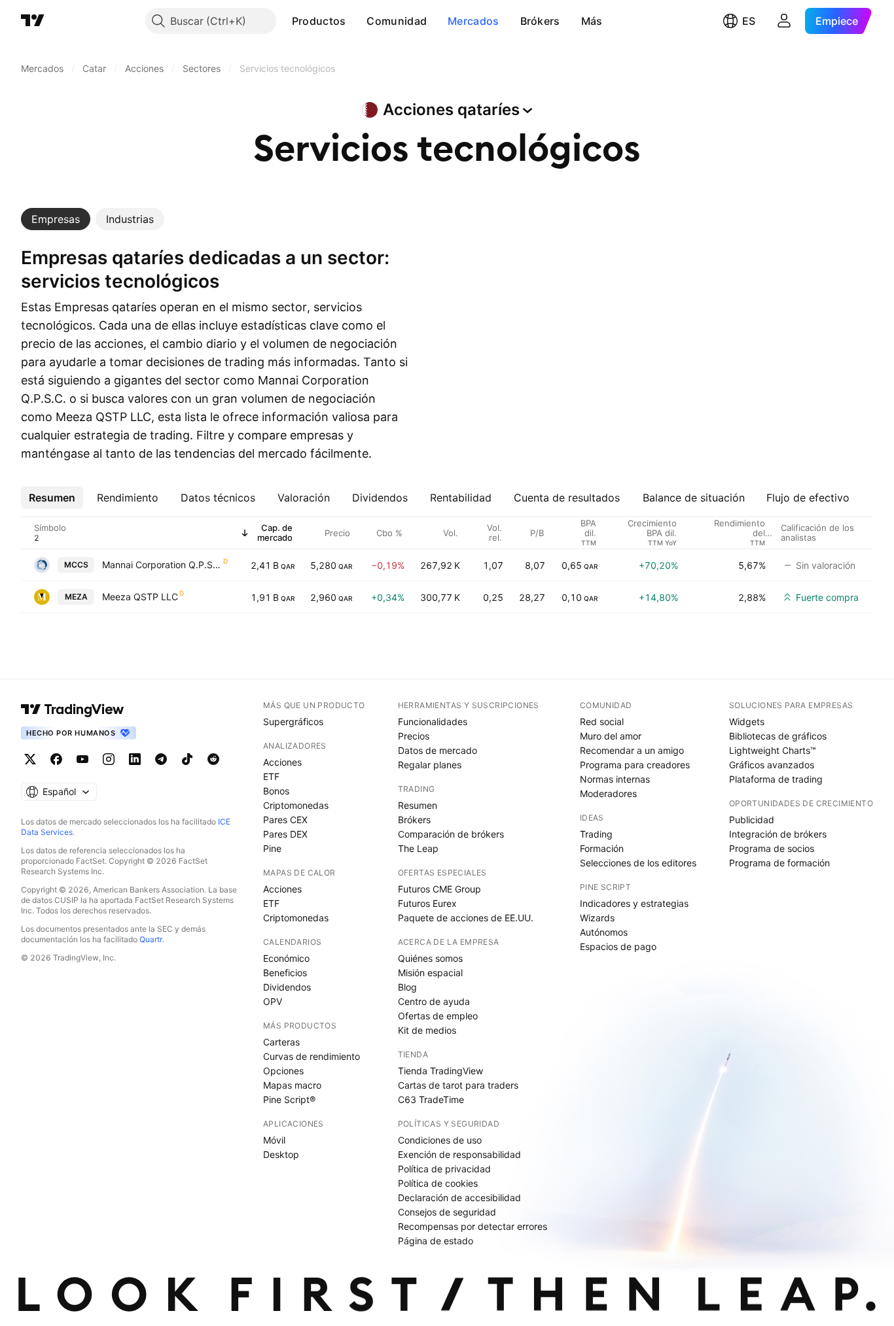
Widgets (746, 721)
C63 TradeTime (431, 1099)
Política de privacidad (444, 1168)
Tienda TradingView (440, 1070)
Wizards (597, 917)
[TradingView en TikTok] (187, 759)
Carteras (281, 1041)
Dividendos (287, 987)
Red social (602, 721)
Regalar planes (429, 764)
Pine (272, 848)
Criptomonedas (296, 805)
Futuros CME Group (439, 888)
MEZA (76, 597)
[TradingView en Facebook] (56, 759)
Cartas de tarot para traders (458, 1085)
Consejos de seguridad (447, 1211)
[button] (355, 21)
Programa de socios (771, 848)
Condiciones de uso (440, 1140)
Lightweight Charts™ (772, 750)
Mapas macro (292, 1085)
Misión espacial (430, 972)
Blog (407, 987)
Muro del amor (610, 735)
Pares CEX (285, 819)
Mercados (473, 20)
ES (748, 20)
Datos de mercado (437, 750)
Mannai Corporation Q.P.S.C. (162, 564)
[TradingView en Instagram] (108, 759)
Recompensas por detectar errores (472, 1226)
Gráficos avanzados (771, 764)
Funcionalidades (432, 721)
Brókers (540, 20)
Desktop (281, 1154)
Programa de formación (779, 862)
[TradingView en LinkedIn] (135, 759)
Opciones (283, 1070)
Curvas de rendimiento (311, 1056)
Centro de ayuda (434, 1001)
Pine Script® (289, 1099)
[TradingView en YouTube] (82, 759)
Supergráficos (293, 721)
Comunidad (397, 20)
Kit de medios (427, 1030)
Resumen (417, 805)
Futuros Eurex (427, 903)
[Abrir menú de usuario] (784, 21)
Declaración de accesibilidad (459, 1197)
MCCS (76, 565)
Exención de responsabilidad (459, 1154)
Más (592, 20)
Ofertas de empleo (438, 1015)
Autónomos (604, 932)
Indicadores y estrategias (634, 903)
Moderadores (608, 793)
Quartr (150, 939)
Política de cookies (438, 1183)
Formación (602, 848)
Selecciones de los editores (638, 862)
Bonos (276, 790)
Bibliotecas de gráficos (778, 735)
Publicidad (751, 819)
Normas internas (615, 779)
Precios (413, 735)
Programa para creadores (635, 764)
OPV (272, 1001)
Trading (596, 834)
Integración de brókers (778, 834)
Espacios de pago (618, 946)
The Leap (418, 848)
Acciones (282, 762)
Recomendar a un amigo (632, 750)
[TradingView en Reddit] (213, 759)
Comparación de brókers (451, 834)
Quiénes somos (430, 958)
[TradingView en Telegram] (161, 759)
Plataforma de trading (776, 779)
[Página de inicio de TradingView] (33, 21)
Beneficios (285, 972)
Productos (319, 20)
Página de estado (435, 1240)
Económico (286, 958)
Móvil (274, 1140)
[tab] (55, 219)
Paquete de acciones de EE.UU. (465, 917)
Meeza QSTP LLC (140, 596)
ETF (271, 776)
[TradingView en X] (30, 759)
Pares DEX (285, 834)
